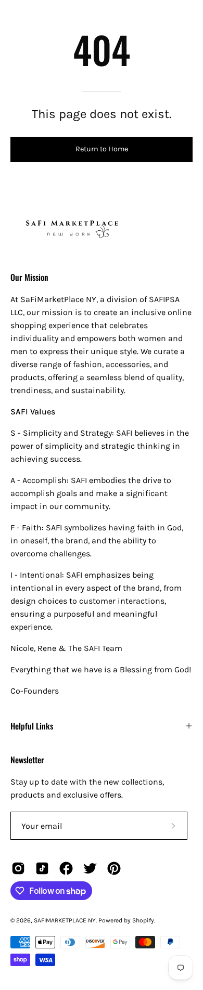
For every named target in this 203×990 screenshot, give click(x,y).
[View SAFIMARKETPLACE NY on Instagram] (18, 868)
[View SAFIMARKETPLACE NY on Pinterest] (114, 868)
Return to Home (101, 149)
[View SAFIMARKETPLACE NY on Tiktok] (42, 868)
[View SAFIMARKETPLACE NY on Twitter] (90, 868)
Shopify (143, 920)
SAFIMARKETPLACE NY (65, 920)
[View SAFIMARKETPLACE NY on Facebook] (66, 868)
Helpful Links (31, 726)
